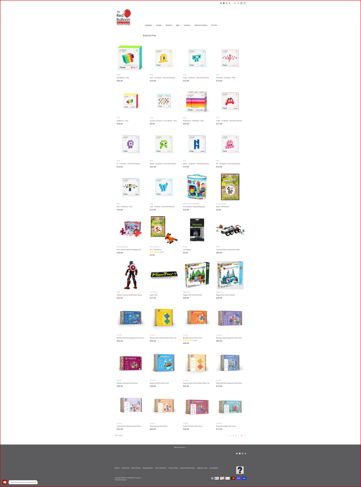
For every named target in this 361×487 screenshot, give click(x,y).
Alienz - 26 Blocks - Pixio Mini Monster (163, 162)
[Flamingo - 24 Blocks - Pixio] (230, 58)
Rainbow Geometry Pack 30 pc (127, 381)
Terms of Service (160, 468)
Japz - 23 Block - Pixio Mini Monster (162, 205)
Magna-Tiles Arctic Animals (225, 293)
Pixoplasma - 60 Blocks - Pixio (193, 119)
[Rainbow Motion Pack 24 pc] (164, 363)
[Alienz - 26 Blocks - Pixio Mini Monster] (164, 144)
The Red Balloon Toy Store (133, 478)
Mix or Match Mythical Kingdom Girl (129, 248)
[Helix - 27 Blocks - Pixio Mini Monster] (164, 58)
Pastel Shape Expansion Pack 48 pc (129, 424)
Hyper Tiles (154, 293)
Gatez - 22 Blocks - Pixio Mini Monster (196, 162)
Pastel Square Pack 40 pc (158, 424)
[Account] (238, 3)
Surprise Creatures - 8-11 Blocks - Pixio (163, 119)
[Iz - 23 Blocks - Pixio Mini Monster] (131, 144)
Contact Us (125, 468)
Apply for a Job (202, 468)
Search (117, 468)
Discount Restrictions (187, 468)
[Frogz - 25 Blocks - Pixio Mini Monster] (197, 58)
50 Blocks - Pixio (122, 119)
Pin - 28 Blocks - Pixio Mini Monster (228, 162)
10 (242, 436)
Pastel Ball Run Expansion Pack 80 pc (229, 381)
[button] (5, 482)
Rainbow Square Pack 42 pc (192, 336)
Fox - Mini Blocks (155, 248)
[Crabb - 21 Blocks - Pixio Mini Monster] (230, 101)
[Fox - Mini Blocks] (164, 230)
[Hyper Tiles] (164, 275)
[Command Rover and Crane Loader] (230, 230)
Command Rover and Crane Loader (228, 248)
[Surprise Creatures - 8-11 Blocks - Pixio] (164, 101)
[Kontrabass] (197, 230)
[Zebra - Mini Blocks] (230, 187)
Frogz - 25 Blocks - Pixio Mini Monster (196, 76)
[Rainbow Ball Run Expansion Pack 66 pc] (131, 318)
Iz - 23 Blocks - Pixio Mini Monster (128, 162)
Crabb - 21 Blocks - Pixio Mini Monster (229, 119)
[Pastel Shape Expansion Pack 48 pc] (131, 406)
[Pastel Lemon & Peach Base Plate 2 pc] (197, 363)
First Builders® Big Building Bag (194, 205)
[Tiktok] (229, 3)
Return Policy (135, 468)
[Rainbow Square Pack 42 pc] (197, 318)
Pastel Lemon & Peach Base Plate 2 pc (196, 381)
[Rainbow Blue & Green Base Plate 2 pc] (164, 318)
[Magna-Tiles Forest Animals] (197, 275)
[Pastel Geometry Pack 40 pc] (197, 406)
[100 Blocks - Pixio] (131, 58)
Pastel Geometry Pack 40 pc (192, 424)
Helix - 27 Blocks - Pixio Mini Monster (162, 76)
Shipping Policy (148, 468)
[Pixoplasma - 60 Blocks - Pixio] (197, 101)
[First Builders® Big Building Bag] (197, 187)
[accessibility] (241, 3)
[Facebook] (224, 3)
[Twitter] (221, 3)
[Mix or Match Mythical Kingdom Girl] (131, 230)
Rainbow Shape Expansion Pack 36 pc (229, 336)
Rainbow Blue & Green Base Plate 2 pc (163, 336)
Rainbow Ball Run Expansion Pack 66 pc (130, 336)
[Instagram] (226, 3)
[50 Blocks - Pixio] (131, 101)
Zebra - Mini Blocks (222, 205)
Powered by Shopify (120, 480)
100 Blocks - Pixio (123, 76)
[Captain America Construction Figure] (131, 275)
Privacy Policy (173, 468)
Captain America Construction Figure (129, 293)
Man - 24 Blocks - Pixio (124, 205)
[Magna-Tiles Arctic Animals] (230, 275)
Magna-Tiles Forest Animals (192, 293)
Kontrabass (187, 248)
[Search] (234, 4)
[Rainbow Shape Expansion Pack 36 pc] (230, 318)
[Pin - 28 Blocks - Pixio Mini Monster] (230, 144)
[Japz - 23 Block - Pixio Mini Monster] (164, 187)
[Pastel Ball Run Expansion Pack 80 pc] (230, 363)
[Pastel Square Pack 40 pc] (164, 406)
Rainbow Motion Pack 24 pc (159, 381)
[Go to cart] (245, 3)
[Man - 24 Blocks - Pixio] (131, 187)
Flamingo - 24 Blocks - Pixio (225, 76)
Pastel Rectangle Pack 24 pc (226, 424)
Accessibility (213, 468)
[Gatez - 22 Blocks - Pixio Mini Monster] (197, 144)
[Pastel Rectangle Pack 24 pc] (230, 406)
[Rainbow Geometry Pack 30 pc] (131, 363)
